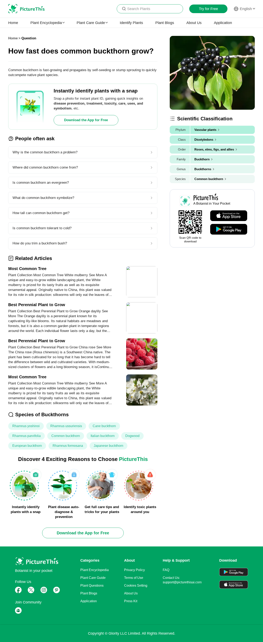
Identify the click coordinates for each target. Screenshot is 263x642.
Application (223, 23)
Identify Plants (131, 23)
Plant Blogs (164, 23)
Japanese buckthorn (108, 445)
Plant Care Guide (93, 577)
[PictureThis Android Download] (228, 229)
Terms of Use (133, 577)
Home (13, 23)
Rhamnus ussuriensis (66, 426)
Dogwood (132, 436)
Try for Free (208, 9)
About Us (194, 23)
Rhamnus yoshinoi (26, 426)
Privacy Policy (134, 570)
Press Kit (130, 601)
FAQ (166, 570)
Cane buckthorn (104, 426)
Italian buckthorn (103, 436)
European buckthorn (27, 445)
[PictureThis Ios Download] (228, 215)
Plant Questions (92, 585)
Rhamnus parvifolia (26, 436)
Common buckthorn (65, 436)
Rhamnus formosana (68, 445)
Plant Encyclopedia (94, 570)
